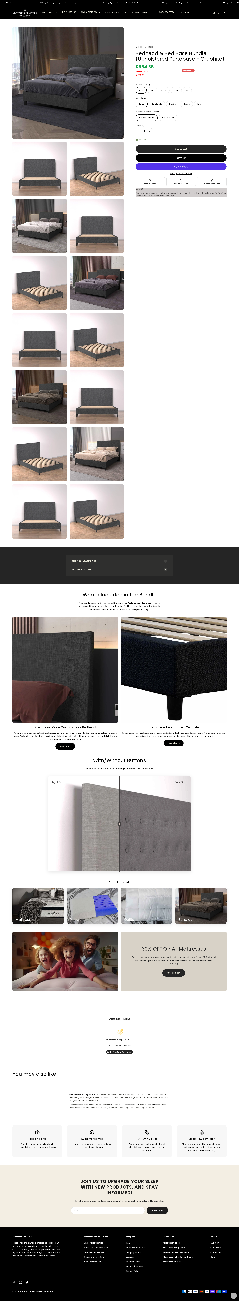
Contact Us (216, 1252)
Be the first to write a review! (119, 1052)
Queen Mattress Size (94, 1257)
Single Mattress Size (93, 1242)
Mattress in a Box (171, 1242)
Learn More (65, 746)
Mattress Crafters (144, 46)
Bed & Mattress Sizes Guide (176, 1252)
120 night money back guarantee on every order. (121, 3)
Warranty (131, 1257)
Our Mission (216, 1247)
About (182, 12)
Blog (212, 1257)
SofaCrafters (166, 12)
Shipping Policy (133, 1252)
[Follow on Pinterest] (27, 1282)
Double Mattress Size (94, 1252)
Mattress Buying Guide (174, 1247)
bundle (168, 196)
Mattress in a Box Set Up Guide (178, 1257)
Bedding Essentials (141, 12)
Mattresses (48, 12)
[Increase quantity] (149, 131)
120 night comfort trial (129, 1105)
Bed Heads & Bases (114, 12)
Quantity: (140, 125)
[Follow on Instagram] (20, 1282)
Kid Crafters (69, 12)
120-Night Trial (133, 1261)
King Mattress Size (92, 1261)
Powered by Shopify (44, 1291)
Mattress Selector (172, 1261)
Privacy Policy (133, 1271)
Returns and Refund (135, 1247)
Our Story (215, 1242)
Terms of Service (134, 1266)
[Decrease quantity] (139, 131)
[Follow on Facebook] (14, 1282)
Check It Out (173, 972)
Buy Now (181, 157)
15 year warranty (152, 1105)
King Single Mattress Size (96, 1247)
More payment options (181, 173)
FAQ (128, 1242)
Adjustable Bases (90, 12)
